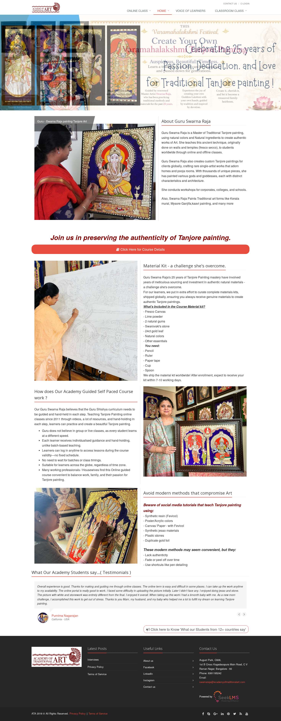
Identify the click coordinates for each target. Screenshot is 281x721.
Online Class (137, 11)
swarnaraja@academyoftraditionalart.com (222, 673)
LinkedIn (148, 665)
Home (161, 11)
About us (148, 652)
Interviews (93, 651)
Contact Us (230, 3)
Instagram (148, 671)
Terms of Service (97, 665)
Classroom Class (229, 11)
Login (245, 3)
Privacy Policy (96, 658)
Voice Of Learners (190, 11)
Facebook (148, 658)
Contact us (149, 678)
